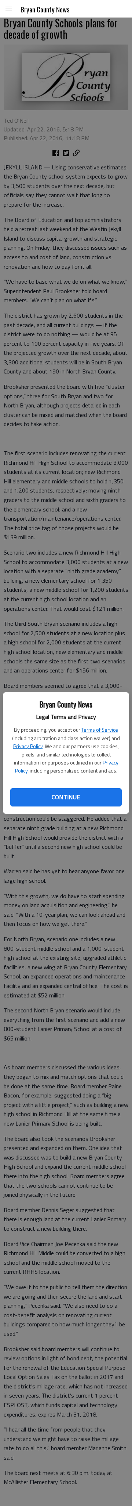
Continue (66, 797)
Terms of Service (99, 729)
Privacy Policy (28, 746)
